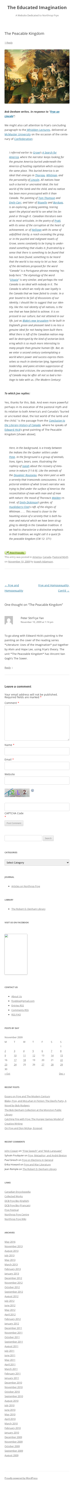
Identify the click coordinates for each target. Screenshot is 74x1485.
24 (15, 1064)
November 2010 (14, 1387)
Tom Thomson (46, 198)
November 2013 (14, 1246)
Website (10, 774)
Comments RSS (20, 1010)
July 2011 (9, 1350)
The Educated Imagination (37, 7)
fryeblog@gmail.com (23, 1001)
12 (33, 1055)
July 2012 (9, 1300)
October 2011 (12, 1337)
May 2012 (10, 1310)
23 (6, 1064)
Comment (12, 703)
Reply (8, 667)
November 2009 (14, 1441)
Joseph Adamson (43, 561)
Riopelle (42, 202)
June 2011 (10, 1355)
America (37, 557)
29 (61, 1064)
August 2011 (11, 1346)
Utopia (14, 280)
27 (43, 1064)
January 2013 (12, 1273)
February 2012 (13, 1319)
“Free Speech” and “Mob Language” (42, 1151)
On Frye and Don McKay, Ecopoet (23, 1128)
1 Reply (9, 42)
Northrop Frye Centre (17, 1214)
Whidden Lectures (38, 130)
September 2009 (14, 1450)
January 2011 (12, 1378)
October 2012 (12, 1287)
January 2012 (12, 1323)
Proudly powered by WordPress (21, 1478)
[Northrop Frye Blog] (16, 973)
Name (9, 745)
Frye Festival (12, 1210)
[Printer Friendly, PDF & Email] (15, 552)
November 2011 (14, 1332)
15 (61, 1055)
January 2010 (12, 1432)
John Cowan (11, 1151)
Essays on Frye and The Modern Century (27, 1096)
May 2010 (10, 1414)
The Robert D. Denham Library (28, 909)
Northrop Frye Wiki (15, 1219)
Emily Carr (15, 202)
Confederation (23, 139)
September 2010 (14, 1396)
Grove (36, 152)
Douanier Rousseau (25, 475)
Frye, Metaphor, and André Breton (47, 1155)
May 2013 (10, 1260)
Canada (47, 557)
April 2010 (10, 1419)
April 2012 (10, 1314)
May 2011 (10, 1360)
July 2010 (9, 1405)
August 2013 (11, 1251)
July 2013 (9, 1255)
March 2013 (11, 1264)
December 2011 (13, 1328)
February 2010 (13, 1428)
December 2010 (13, 1382)
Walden (56, 498)
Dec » (62, 1073)
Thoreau (40, 175)
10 (15, 1055)
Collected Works (14, 1196)
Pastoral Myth (60, 557)
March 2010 (11, 1423)
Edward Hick (12, 429)
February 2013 (13, 1269)
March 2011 (11, 1369)
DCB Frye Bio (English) (17, 1201)
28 (52, 1064)
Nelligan (37, 230)
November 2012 (14, 1282)
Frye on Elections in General (37, 1160)
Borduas (58, 202)
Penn (12, 457)
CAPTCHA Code (14, 813)
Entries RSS (17, 1005)
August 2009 (11, 1455)
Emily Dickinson (29, 502)
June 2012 (10, 1305)
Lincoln (34, 180)
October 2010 (12, 1391)
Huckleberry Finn (19, 507)
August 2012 (11, 1296)
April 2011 (10, 1364)
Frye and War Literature (37, 1164)
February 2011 (13, 1373)
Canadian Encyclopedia (18, 1191)
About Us (16, 996)
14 (52, 1055)
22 (61, 1060)
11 (24, 1055)
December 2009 (13, 1437)
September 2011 (14, 1341)
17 (15, 1060)
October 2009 (12, 1446)
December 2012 (13, 1278)
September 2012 (14, 1291)
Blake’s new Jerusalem (36, 320)
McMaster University (18, 134)
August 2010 (11, 1400)
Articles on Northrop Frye (25, 886)
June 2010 (10, 1410)
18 (24, 1060)
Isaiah (25, 466)
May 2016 (10, 1241)
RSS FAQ (16, 1014)
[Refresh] (33, 791)
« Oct (7, 1073)
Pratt (57, 220)
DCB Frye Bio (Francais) (17, 1205)
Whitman (51, 175)
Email (9, 759)
